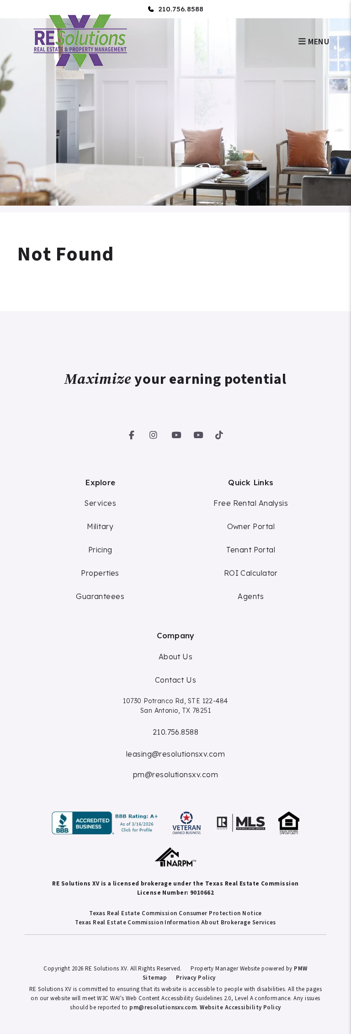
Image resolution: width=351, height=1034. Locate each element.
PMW (300, 969)
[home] (79, 41)
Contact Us (176, 679)
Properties (100, 573)
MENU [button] (317, 42)
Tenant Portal (250, 549)
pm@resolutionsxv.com (175, 774)
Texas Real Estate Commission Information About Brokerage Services (175, 922)
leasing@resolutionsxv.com (175, 753)
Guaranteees (100, 596)
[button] (132, 433)
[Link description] (106, 822)
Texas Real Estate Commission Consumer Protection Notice (175, 913)
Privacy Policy (196, 978)
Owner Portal (251, 526)
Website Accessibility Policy (240, 1007)
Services (100, 503)
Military (100, 526)
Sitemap (155, 978)
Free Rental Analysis (250, 503)
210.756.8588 (181, 9)
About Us (176, 656)
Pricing (100, 549)
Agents (251, 596)
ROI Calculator (251, 573)
